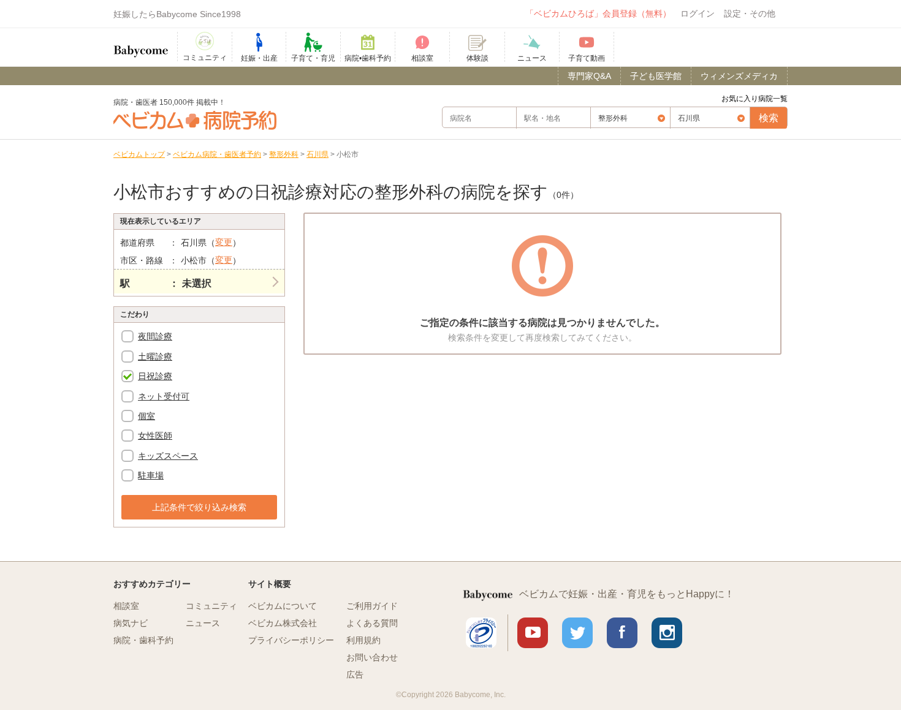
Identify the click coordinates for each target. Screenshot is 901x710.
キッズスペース (168, 456)
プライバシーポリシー (291, 640)
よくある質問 (372, 623)
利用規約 (363, 640)
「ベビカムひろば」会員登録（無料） (598, 13)
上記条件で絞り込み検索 (199, 507)
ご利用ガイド (372, 606)
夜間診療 (155, 336)
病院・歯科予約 (143, 640)
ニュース (203, 623)
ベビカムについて (282, 606)
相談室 (126, 606)
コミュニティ (211, 606)
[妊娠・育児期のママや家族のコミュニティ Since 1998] (141, 45)
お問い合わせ (372, 657)
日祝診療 (155, 376)
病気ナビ (130, 623)
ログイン (697, 13)
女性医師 (155, 435)
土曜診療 (155, 356)
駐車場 (151, 475)
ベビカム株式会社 (282, 623)
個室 (146, 416)
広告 (354, 674)
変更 (223, 242)
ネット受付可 (163, 396)
